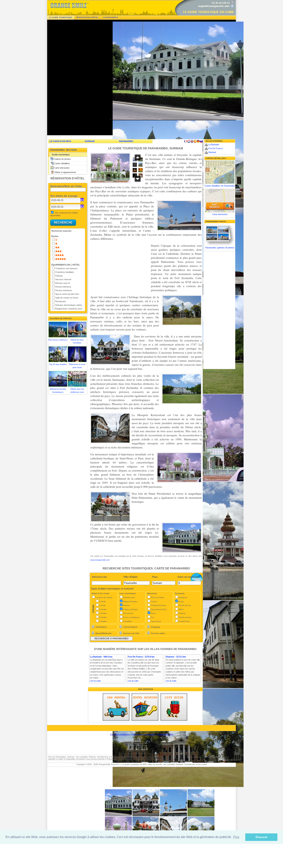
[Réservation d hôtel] (144, 707)
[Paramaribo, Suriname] (201, 816)
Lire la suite (95, 681)
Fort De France (215, 148)
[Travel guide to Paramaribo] (191, 141)
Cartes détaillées (62, 163)
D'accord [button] (261, 837)
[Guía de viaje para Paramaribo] (195, 141)
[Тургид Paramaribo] (201, 141)
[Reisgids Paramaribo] (188, 141)
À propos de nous (165, 734)
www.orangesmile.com (100, 560)
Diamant (212, 152)
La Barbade (213, 144)
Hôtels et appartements (65, 172)
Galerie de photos (62, 159)
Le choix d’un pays (60, 141)
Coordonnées (110, 17)
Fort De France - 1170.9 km (141, 657)
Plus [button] (236, 837)
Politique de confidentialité (143, 734)
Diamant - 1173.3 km (176, 657)
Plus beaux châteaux (58, 340)
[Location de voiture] (116, 707)
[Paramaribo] (118, 816)
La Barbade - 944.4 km (101, 657)
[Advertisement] (76, 77)
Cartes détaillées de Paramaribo (220, 186)
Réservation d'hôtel (87, 17)
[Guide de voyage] (173, 707)
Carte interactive (61, 168)
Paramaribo (126, 141)
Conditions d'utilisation (120, 734)
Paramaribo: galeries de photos (219, 247)
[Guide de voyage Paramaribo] (185, 141)
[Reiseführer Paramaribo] (198, 141)
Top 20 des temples (58, 364)
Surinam (90, 141)
